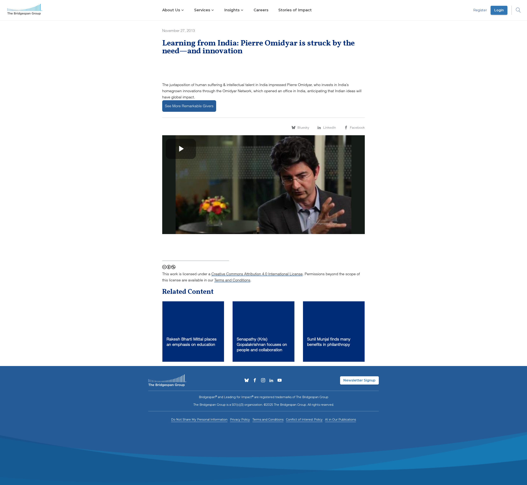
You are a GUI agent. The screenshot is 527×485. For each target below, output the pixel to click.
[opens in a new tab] (247, 380)
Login (499, 10)
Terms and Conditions (232, 280)
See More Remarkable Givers (189, 106)
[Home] (24, 10)
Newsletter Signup (359, 380)
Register (480, 10)
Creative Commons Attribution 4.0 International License (257, 274)
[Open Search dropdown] (516, 10)
